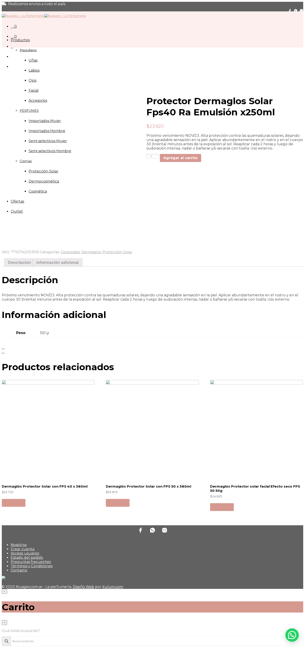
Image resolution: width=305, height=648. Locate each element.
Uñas (33, 60)
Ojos (32, 80)
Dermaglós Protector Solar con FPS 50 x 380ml (148, 486)
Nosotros (19, 545)
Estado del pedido (27, 557)
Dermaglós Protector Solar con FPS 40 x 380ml (45, 486)
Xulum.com (112, 587)
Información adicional (57, 262)
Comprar (13, 503)
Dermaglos (91, 252)
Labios (34, 70)
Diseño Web (83, 587)
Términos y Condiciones (31, 566)
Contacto (19, 570)
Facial (34, 90)
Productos (20, 40)
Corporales (70, 252)
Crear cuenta (22, 549)
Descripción (19, 262)
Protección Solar (117, 252)
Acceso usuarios (25, 553)
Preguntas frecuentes (31, 562)
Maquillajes (28, 50)
